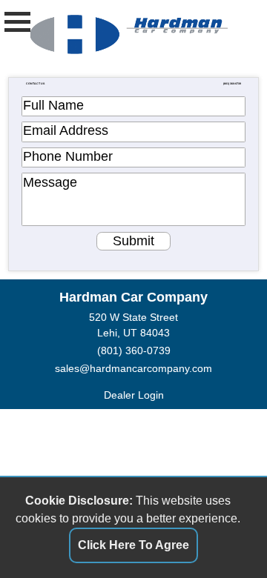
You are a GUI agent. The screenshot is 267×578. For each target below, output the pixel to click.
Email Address (65, 130)
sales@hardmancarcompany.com (133, 368)
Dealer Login (134, 395)
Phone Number (68, 156)
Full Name (53, 105)
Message (50, 182)
